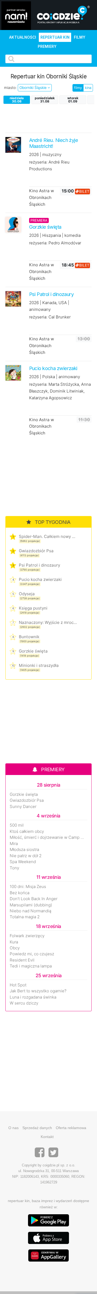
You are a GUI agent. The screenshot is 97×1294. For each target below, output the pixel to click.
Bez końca (19, 892)
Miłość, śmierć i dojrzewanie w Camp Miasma (48, 837)
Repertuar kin (55, 37)
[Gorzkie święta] (13, 224)
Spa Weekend (23, 861)
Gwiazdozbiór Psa (36, 550)
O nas (13, 1128)
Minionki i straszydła (39, 665)
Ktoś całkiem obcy (27, 831)
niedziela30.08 (17, 99)
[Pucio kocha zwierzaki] (13, 372)
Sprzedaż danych (37, 1128)
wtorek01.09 (72, 99)
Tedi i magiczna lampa (31, 966)
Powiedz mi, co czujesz (32, 954)
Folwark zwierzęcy (27, 935)
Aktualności (22, 37)
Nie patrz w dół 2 (25, 855)
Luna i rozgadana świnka (33, 997)
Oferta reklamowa (71, 1128)
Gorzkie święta (33, 651)
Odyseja (27, 593)
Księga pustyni (33, 608)
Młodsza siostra (24, 849)
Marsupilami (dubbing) (31, 905)
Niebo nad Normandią (30, 911)
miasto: (10, 87)
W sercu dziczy (24, 1003)
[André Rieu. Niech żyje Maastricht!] (13, 144)
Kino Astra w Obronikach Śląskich (41, 197)
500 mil (17, 825)
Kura (14, 942)
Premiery (47, 46)
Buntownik (29, 636)
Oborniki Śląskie (33, 87)
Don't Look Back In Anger (33, 898)
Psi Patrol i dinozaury (39, 565)
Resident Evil (22, 960)
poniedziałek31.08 (45, 99)
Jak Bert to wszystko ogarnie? (38, 991)
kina (88, 88)
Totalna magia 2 (25, 916)
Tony (14, 868)
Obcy (15, 948)
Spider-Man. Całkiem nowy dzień (48, 536)
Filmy (79, 37)
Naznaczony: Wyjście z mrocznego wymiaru (48, 622)
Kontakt (47, 1137)
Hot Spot (18, 985)
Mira (14, 843)
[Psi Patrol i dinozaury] (13, 298)
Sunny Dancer (23, 806)
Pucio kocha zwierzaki (40, 579)
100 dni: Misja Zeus (28, 886)
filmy (78, 88)
